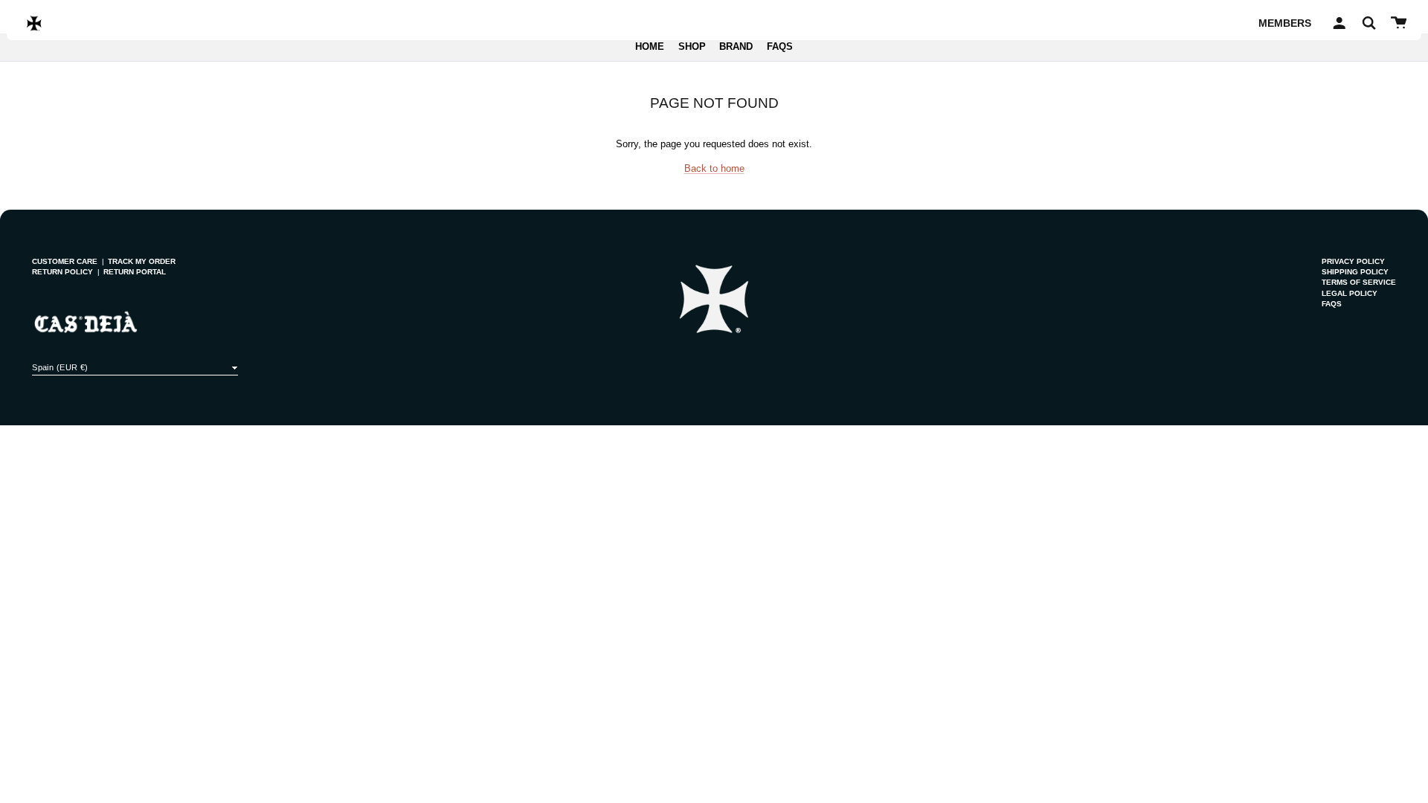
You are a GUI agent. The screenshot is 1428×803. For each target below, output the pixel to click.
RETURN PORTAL (134, 272)
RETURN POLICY (62, 272)
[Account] (1337, 23)
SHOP (692, 47)
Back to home (714, 169)
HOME (649, 47)
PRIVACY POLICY (1353, 261)
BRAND (736, 47)
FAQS (780, 47)
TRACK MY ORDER (142, 261)
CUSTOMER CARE (64, 261)
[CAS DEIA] (34, 23)
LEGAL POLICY (1349, 293)
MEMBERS (1284, 23)
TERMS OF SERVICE (1359, 282)
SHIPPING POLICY (1355, 272)
